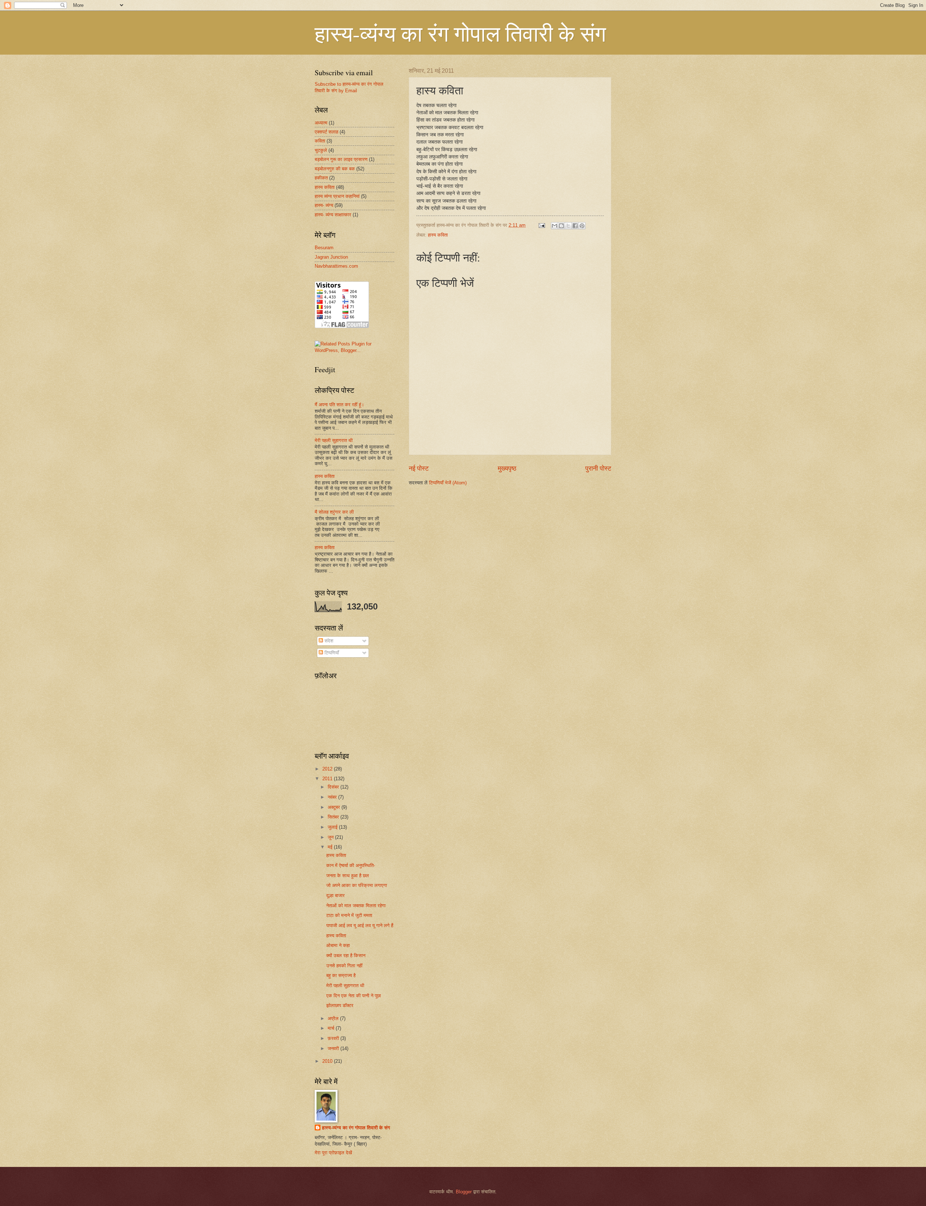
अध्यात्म (321, 123)
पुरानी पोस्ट (598, 468)
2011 (328, 778)
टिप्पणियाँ (331, 652)
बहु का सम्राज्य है (341, 975)
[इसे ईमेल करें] (554, 225)
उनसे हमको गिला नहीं (344, 965)
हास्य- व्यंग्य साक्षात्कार (333, 214)
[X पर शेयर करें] (568, 225)
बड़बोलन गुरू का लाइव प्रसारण (341, 159)
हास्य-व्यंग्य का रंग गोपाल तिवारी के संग (460, 33)
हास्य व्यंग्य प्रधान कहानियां (337, 196)
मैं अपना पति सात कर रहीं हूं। (339, 404)
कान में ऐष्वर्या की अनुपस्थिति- (350, 865)
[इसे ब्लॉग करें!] (561, 225)
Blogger (464, 1191)
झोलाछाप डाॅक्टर (339, 1005)
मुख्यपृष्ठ (507, 468)
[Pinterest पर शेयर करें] (582, 225)
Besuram (324, 247)
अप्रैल (334, 1018)
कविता (320, 141)
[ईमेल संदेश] (541, 225)
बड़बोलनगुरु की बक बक (335, 168)
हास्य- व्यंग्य (324, 205)
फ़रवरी (334, 1038)
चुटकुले (321, 150)
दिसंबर (334, 787)
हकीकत (321, 178)
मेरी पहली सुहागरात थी (334, 440)
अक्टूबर (334, 807)
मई (331, 847)
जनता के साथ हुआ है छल (347, 875)
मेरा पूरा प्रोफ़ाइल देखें (333, 1152)
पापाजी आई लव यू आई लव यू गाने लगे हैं (359, 925)
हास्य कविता (438, 235)
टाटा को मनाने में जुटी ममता (349, 915)
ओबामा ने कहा (338, 945)
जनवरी (334, 1048)
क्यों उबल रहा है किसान (345, 955)
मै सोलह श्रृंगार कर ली (334, 512)
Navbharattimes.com (336, 266)
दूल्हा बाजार (335, 895)
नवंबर (333, 797)
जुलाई (333, 827)
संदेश (328, 641)
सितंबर (334, 817)
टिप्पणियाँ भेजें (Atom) (448, 482)
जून (331, 837)
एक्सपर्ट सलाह (326, 132)
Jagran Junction (331, 257)
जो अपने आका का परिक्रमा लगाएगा (356, 885)
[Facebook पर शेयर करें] (575, 225)
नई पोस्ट (419, 468)
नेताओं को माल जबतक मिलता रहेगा (356, 905)
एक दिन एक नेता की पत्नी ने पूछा (353, 995)
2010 (328, 1061)
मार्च (332, 1028)
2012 (328, 769)
